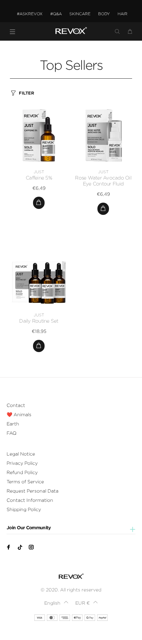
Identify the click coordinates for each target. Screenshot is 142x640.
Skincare (79, 14)
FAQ (12, 433)
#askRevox (30, 14)
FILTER (26, 93)
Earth (13, 423)
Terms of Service (25, 481)
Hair (122, 14)
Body (104, 14)
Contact (16, 405)
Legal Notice (21, 454)
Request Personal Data (32, 491)
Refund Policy (22, 472)
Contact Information (30, 500)
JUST (39, 172)
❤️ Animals (19, 414)
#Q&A (56, 14)
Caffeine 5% (39, 177)
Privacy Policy (22, 463)
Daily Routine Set (38, 321)
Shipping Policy (24, 509)
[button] (56, 603)
